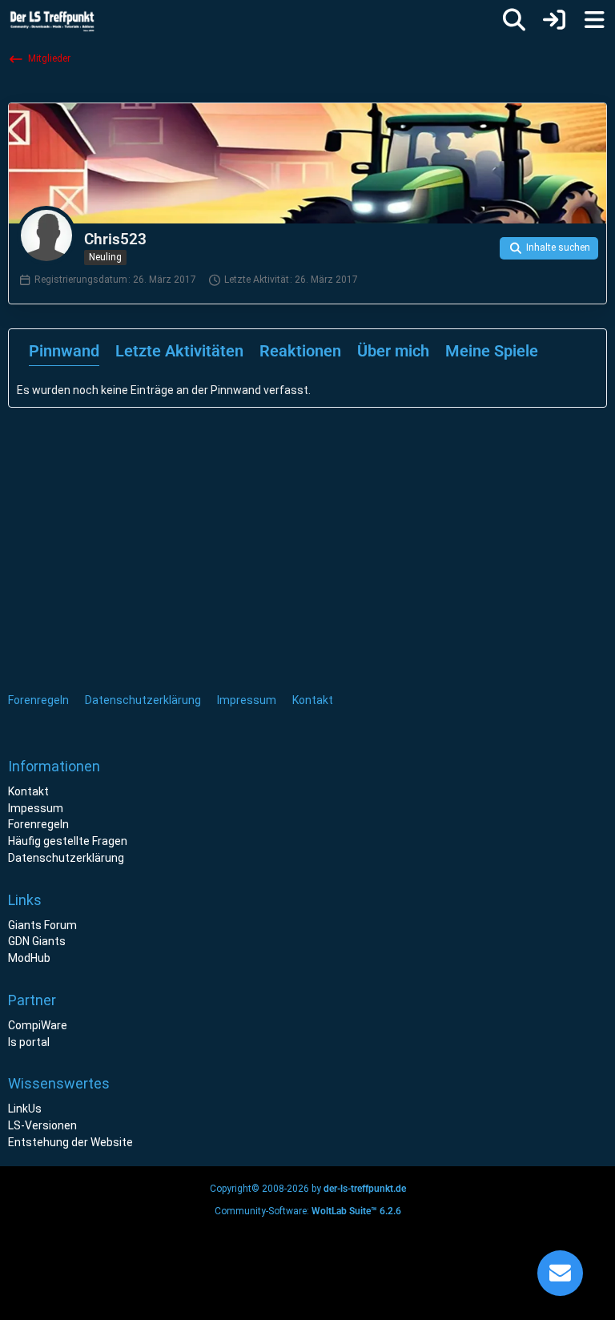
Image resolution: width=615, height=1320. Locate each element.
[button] (549, 248)
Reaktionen (300, 350)
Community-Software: (308, 1211)
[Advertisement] (152, 532)
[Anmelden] (554, 20)
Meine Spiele (491, 350)
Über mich (393, 350)
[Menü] (594, 20)
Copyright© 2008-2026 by (308, 1188)
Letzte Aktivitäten (179, 350)
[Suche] (514, 20)
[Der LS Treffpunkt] (63, 20)
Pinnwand (64, 350)
